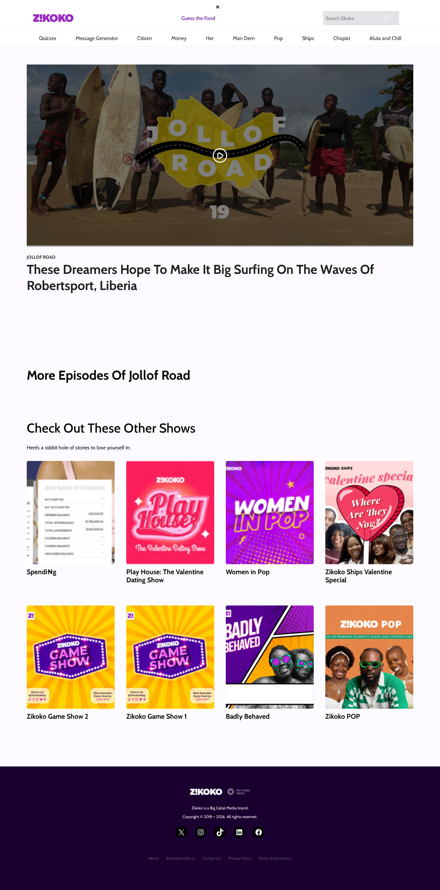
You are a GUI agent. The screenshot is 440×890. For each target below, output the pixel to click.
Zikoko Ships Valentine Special (358, 576)
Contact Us (211, 858)
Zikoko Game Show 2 (57, 716)
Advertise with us (180, 858)
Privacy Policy (239, 858)
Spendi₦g (41, 572)
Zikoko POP (342, 716)
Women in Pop (248, 572)
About (153, 858)
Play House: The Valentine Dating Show (165, 576)
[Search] (387, 17)
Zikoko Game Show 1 (156, 716)
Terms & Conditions (275, 858)
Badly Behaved (248, 716)
